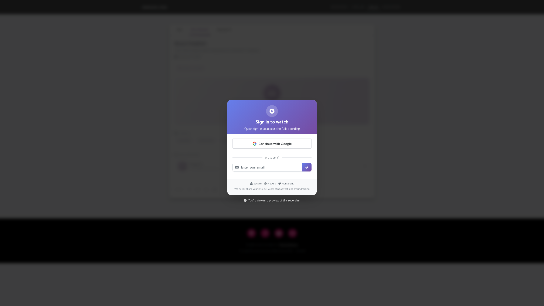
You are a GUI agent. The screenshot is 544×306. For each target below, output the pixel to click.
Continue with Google (275, 144)
